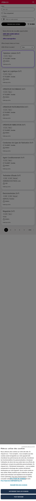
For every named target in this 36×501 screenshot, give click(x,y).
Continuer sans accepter (28, 446)
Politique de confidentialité (11, 481)
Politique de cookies (17, 479)
